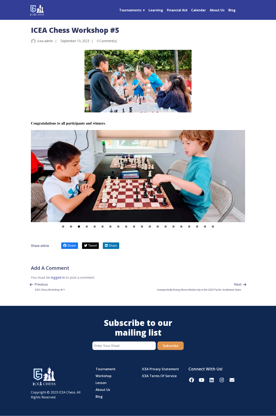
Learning (156, 10)
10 (134, 226)
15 (173, 226)
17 (189, 226)
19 (205, 226)
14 (165, 226)
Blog (232, 10)
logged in (58, 277)
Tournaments (130, 10)
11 (142, 226)
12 (150, 226)
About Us (217, 10)
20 (213, 226)
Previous (36, 175)
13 (158, 226)
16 (181, 226)
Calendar (198, 10)
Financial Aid (177, 10)
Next (240, 175)
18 (197, 226)
